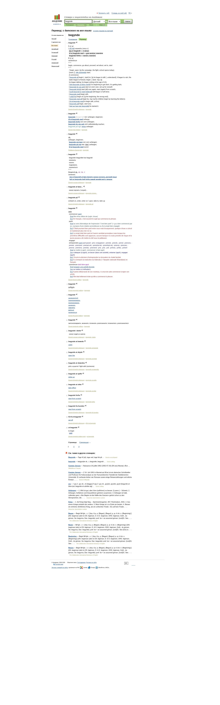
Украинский (55, 62)
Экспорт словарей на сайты (60, 567)
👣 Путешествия (58, 564)
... (91, 193)
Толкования (70, 25)
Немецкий (54, 56)
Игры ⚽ (102, 25)
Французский (55, 66)
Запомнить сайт (104, 13)
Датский (54, 38)
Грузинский (55, 52)
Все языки (55, 45)
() (73, 298)
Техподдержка (81, 562)
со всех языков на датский (103, 31)
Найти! (127, 21)
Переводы (80, 25)
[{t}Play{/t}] (76, 42)
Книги (91, 25)
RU (130, 13)
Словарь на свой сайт (119, 13)
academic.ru (57, 24)
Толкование (72, 39)
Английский (55, 49)
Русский (54, 59)
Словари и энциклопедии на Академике (83, 17)
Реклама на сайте (91, 562)
